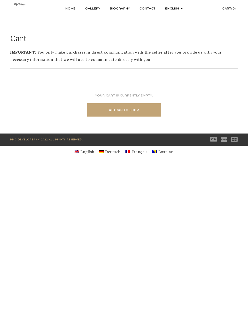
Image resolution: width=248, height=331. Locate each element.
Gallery (92, 8)
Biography (120, 8)
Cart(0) (229, 8)
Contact (147, 8)
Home (70, 8)
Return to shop (124, 110)
